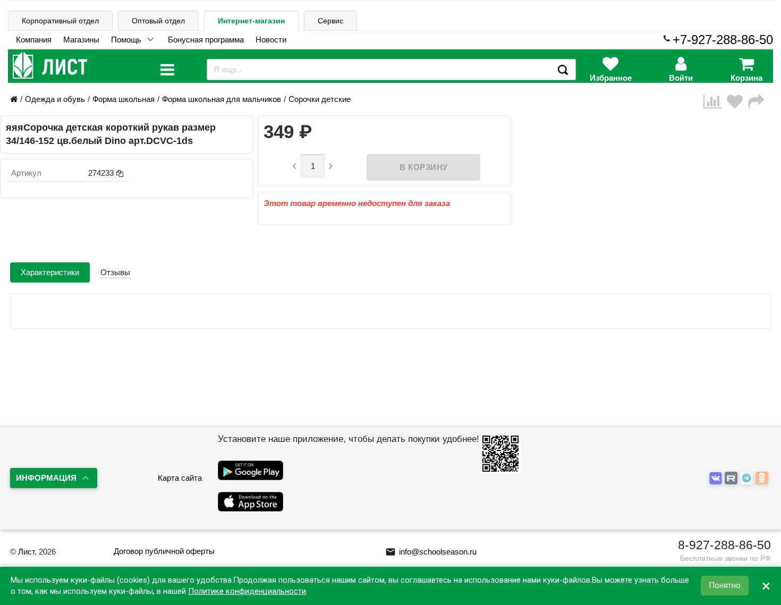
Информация (46, 477)
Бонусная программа (206, 39)
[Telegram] (747, 478)
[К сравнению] (715, 101)
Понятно (725, 586)
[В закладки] (737, 101)
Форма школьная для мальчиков (221, 99)
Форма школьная (123, 99)
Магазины (81, 39)
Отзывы (115, 272)
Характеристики (50, 272)
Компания (34, 39)
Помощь (126, 39)
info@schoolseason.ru (431, 551)
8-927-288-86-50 (724, 545)
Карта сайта (180, 477)
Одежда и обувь (55, 99)
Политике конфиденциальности (247, 591)
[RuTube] (732, 478)
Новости (271, 39)
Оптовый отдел (158, 20)
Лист (26, 551)
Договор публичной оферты (164, 551)
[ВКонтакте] (717, 478)
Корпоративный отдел (60, 20)
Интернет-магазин (251, 20)
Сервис (330, 20)
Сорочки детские (319, 99)
